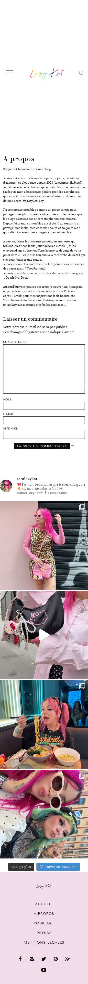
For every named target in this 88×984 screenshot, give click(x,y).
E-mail (8, 414)
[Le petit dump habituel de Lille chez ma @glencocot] (44, 814)
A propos (44, 914)
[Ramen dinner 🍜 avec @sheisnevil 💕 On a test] (44, 724)
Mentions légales (44, 942)
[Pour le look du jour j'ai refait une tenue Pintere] (44, 635)
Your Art (44, 923)
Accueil (44, 904)
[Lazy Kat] (47, 74)
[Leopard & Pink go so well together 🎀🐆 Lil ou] (44, 545)
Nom (7, 399)
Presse (44, 933)
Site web (10, 428)
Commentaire (16, 342)
